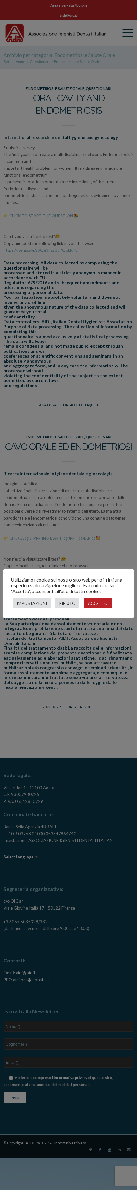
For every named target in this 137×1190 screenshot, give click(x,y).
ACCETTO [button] (98, 603)
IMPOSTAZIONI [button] (32, 603)
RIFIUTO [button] (67, 603)
